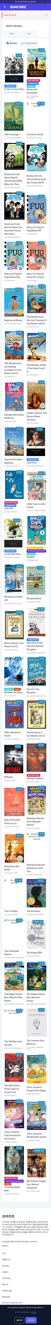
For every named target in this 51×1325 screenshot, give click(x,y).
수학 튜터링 (6, 1278)
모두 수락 (31, 1320)
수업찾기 (5, 1272)
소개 (3, 1253)
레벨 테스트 (6, 1260)
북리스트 (5, 1284)
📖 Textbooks (29, 43)
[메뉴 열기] (5, 7)
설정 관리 (19, 1320)
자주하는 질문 (7, 1291)
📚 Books (11, 43)
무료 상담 (5, 1266)
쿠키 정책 (33, 1312)
